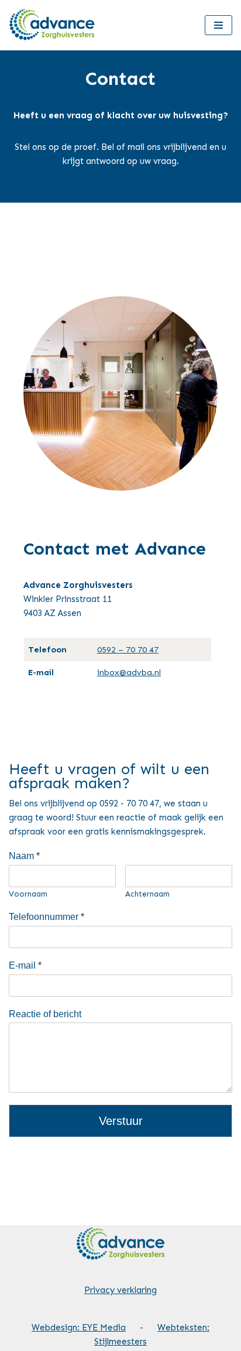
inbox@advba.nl (129, 672)
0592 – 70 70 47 (128, 649)
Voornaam (28, 894)
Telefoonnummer (46, 917)
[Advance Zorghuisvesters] (53, 25)
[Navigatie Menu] (218, 25)
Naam (24, 856)
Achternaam (147, 894)
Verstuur (121, 1120)
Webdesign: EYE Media (79, 1327)
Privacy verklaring (120, 1290)
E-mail (25, 965)
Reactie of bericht (45, 1014)
